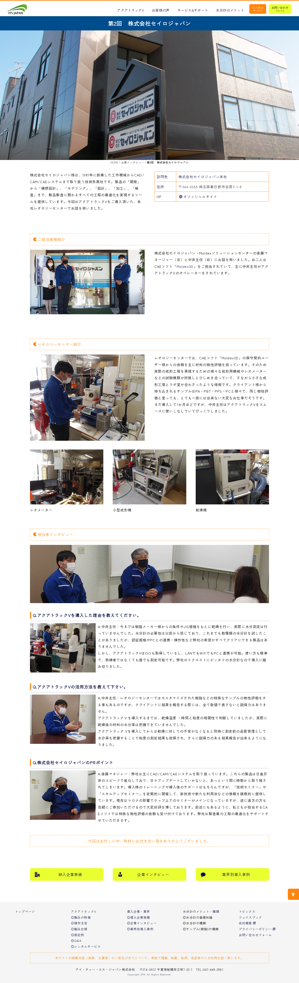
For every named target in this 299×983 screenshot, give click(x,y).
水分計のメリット (230, 10)
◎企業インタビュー (142, 923)
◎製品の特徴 (81, 917)
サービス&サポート (193, 10)
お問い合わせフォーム (279, 8)
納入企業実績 (70, 874)
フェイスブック (250, 917)
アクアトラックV (130, 10)
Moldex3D (185, 266)
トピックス (247, 911)
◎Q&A (76, 940)
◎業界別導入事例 (140, 929)
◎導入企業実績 (138, 917)
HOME (114, 162)
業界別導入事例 (236, 874)
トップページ (25, 911)
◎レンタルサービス (86, 946)
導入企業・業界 (138, 911)
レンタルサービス (257, 8)
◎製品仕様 (79, 929)
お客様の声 (160, 10)
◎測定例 (77, 935)
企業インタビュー (132, 162)
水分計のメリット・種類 (201, 911)
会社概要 (245, 923)
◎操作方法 (79, 923)
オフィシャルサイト (200, 196)
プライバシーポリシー (255, 929)
